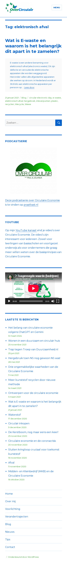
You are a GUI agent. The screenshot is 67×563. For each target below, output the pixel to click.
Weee (28, 104)
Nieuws (9, 531)
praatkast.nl (31, 204)
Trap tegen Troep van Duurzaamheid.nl (33, 349)
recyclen (9, 104)
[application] (33, 288)
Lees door (29, 87)
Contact (10, 547)
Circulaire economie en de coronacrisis (32, 440)
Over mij (10, 501)
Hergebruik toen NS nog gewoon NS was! (34, 358)
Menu (56, 7)
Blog (24, 97)
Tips (7, 539)
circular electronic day (40, 97)
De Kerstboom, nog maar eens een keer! (33, 432)
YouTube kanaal (26, 230)
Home (9, 493)
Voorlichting (12, 508)
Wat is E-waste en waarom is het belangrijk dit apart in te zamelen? (33, 46)
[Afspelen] (9, 301)
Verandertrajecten (16, 516)
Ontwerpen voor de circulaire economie (33, 393)
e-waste (57, 97)
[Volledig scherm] (57, 301)
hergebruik (29, 101)
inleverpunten (43, 101)
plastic (54, 101)
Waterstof (14, 414)
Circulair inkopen (18, 423)
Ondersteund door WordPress (23, 557)
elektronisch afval (14, 101)
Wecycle (19, 104)
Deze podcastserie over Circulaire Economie (32, 200)
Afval (11, 462)
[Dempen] (52, 301)
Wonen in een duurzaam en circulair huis (34, 340)
